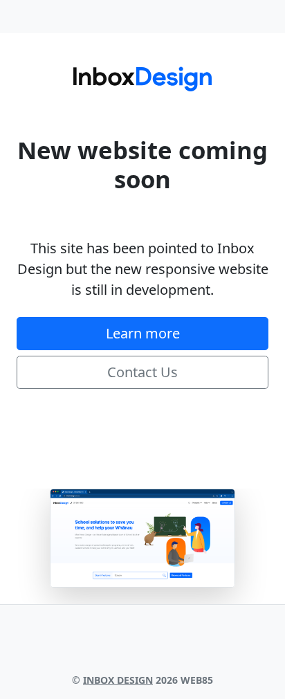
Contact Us (142, 372)
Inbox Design (118, 680)
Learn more (143, 333)
